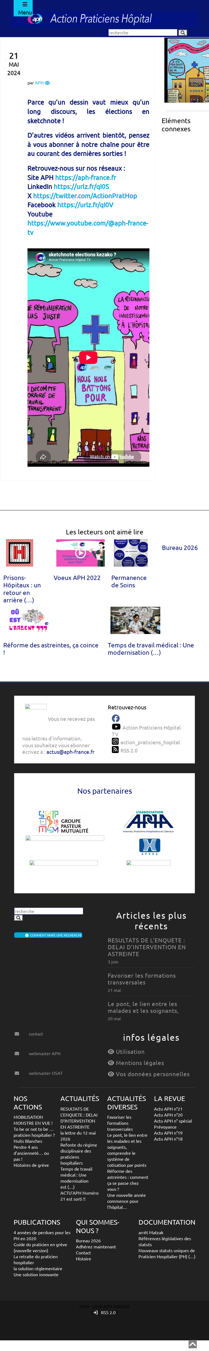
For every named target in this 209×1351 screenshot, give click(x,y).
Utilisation (129, 1051)
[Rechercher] (183, 33)
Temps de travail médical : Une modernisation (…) (151, 648)
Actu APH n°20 (168, 1114)
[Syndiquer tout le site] (116, 749)
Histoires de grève (31, 1165)
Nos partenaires (104, 790)
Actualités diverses (126, 1102)
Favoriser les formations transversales (142, 979)
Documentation (167, 1222)
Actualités (79, 1098)
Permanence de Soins (129, 581)
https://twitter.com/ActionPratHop (85, 196)
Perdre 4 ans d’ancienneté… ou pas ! (31, 1153)
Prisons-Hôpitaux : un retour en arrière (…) (22, 588)
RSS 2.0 (108, 1312)
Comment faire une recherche (55, 935)
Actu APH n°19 (168, 1132)
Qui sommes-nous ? (97, 1226)
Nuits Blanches (28, 1141)
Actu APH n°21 (168, 1108)
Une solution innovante (36, 1274)
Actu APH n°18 (168, 1138)
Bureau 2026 (180, 547)
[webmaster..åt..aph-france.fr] (21, 1051)
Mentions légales (139, 1062)
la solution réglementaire (38, 1268)
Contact (83, 1252)
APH (39, 82)
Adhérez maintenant (96, 1246)
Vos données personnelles (152, 1073)
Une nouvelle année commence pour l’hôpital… (126, 1201)
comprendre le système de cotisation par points (126, 1159)
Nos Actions (28, 1102)
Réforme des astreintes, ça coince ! (51, 648)
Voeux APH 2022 (77, 577)
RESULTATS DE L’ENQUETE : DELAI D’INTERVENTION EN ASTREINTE (147, 946)
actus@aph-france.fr (70, 751)
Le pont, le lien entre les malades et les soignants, (143, 1007)
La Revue (169, 1098)
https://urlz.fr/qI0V (85, 205)
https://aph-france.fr (85, 177)
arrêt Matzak (151, 1232)
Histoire (83, 1258)
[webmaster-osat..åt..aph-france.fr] (21, 1071)
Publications (37, 1222)
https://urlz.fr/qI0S (81, 186)
